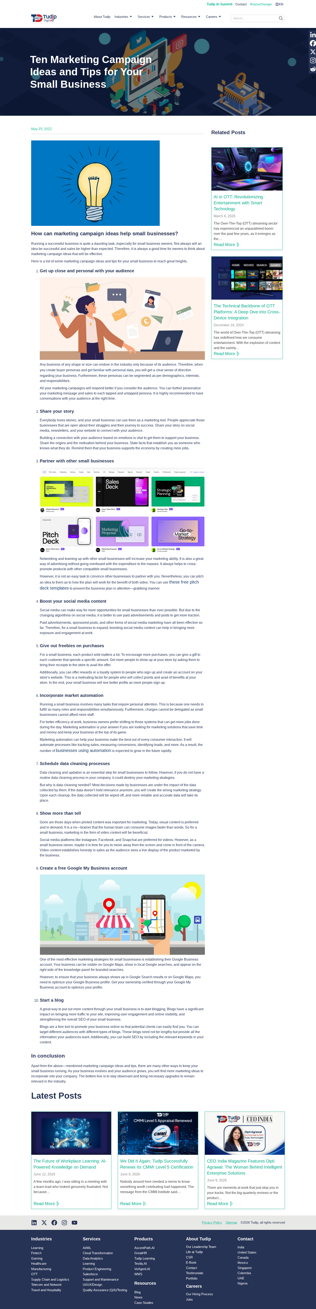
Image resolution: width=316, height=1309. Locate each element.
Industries (121, 16)
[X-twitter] (44, 1223)
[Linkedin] (34, 1223)
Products (165, 16)
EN (281, 4)
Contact (241, 4)
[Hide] (313, 77)
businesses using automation (83, 750)
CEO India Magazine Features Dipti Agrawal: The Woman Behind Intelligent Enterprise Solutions (244, 1167)
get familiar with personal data (110, 370)
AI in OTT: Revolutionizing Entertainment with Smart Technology (238, 202)
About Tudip (102, 16)
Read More (224, 244)
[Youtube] (74, 1223)
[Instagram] (64, 1223)
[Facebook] (54, 1223)
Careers (211, 16)
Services (144, 16)
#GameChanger (261, 4)
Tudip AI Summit (219, 4)
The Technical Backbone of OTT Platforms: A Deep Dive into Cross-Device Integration (247, 311)
